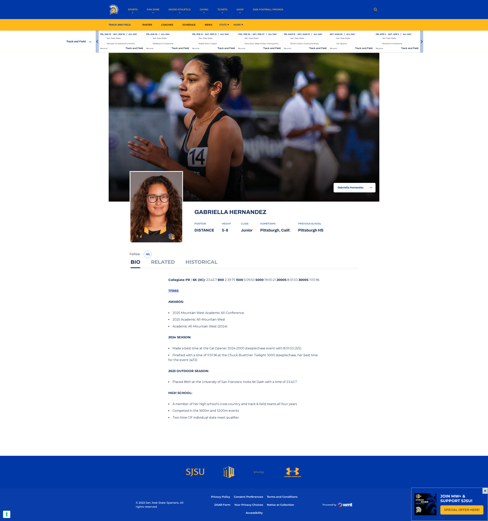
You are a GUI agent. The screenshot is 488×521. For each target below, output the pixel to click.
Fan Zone (153, 9)
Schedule (189, 24)
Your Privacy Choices (248, 505)
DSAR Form (222, 505)
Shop (240, 9)
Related (163, 262)
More (237, 24)
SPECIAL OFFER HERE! (463, 511)
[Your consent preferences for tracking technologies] (6, 514)
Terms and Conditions (282, 496)
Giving (204, 9)
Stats (223, 24)
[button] (97, 42)
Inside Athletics (180, 9)
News (208, 24)
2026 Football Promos (268, 9)
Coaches (167, 24)
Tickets (222, 9)
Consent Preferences (248, 496)
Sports (133, 9)
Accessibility (254, 513)
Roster (147, 24)
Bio (135, 262)
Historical (201, 262)
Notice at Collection (280, 505)
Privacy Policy (220, 496)
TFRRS (173, 291)
